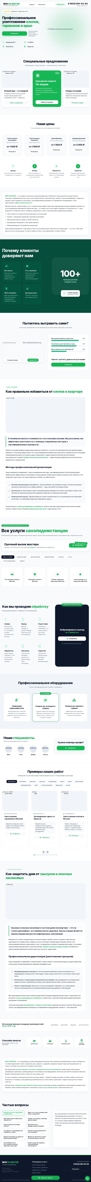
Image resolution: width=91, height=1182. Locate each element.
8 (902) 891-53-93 (78, 4)
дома (36, 785)
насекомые (22, 781)
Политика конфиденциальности (80, 1180)
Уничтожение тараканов (39, 1167)
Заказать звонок (47, 1178)
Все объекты (12, 781)
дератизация (79, 781)
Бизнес (22, 561)
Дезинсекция (21, 557)
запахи (68, 785)
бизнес (62, 781)
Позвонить (60, 4)
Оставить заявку (77, 103)
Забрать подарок (47, 102)
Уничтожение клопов (38, 1165)
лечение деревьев (46, 785)
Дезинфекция (49, 557)
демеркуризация (26, 785)
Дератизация (35, 557)
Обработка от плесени (39, 1170)
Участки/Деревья (9, 561)
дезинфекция (52, 781)
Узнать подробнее (16, 103)
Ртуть (70, 557)
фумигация (59, 785)
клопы (70, 781)
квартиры (32, 781)
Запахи (61, 557)
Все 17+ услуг (7, 557)
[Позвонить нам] (87, 1178)
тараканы (42, 781)
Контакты (41, 4)
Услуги (32, 4)
